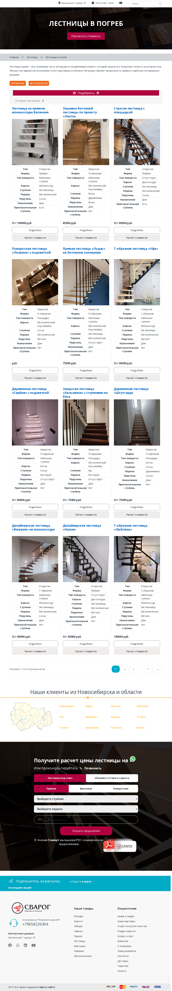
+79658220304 (35, 924)
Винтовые (79, 946)
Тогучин (63, 727)
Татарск (141, 716)
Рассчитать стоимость (86, 36)
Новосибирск (66, 706)
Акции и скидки (126, 916)
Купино (141, 727)
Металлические (39, 83)
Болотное (116, 727)
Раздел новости (127, 931)
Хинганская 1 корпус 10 (73, 3)
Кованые (79, 951)
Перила (78, 936)
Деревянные (18, 83)
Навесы (78, 931)
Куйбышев (142, 706)
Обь (61, 716)
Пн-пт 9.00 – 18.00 (104, 3)
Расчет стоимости (35, 237)
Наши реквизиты (127, 951)
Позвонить (93, 768)
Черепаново (92, 727)
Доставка (123, 961)
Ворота (78, 921)
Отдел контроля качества (132, 926)
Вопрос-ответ (126, 936)
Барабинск (91, 716)
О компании (124, 946)
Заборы (78, 926)
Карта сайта (47, 987)
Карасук (115, 716)
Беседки (78, 916)
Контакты (123, 956)
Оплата (122, 971)
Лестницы (32, 57)
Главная (14, 57)
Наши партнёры (126, 921)
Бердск (89, 706)
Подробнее (35, 230)
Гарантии (123, 965)
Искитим (116, 706)
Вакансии (123, 941)
